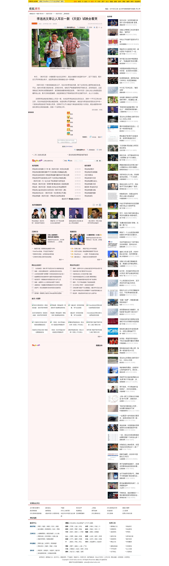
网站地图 (114, 557)
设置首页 (42, 557)
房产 (103, 1)
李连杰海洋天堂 (90, 178)
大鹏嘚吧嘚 (41, 533)
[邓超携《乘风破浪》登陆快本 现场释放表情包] (58, 306)
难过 (71, 118)
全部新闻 (120, 557)
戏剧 (57, 526)
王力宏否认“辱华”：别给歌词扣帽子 (83, 285)
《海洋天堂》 (49, 13)
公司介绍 (107, 557)
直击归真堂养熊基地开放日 (78, 155)
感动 (71, 122)
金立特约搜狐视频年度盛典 (127, 9)
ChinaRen (45, 1)
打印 (90, 27)
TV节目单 (113, 549)
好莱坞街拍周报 (46, 257)
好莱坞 (47, 543)
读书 (91, 539)
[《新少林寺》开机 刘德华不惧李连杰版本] (95, 213)
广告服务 (70, 557)
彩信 (86, 549)
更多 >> (61, 259)
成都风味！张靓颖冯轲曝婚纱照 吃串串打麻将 (48, 285)
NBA (91, 526)
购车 (71, 532)
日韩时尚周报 (37, 257)
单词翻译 (129, 542)
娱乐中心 (33, 523)
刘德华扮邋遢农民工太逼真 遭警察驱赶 (85, 277)
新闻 (66, 526)
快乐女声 (79, 508)
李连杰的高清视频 (90, 172)
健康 (76, 539)
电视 (48, 526)
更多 (99, 137)
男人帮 (138, 9)
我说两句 (137, 1)
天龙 (66, 549)
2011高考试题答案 (36, 513)
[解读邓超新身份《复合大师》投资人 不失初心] (76, 323)
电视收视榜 (50, 539)
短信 (77, 549)
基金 (80, 529)
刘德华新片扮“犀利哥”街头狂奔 (82, 271)
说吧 (82, 551)
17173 (51, 1)
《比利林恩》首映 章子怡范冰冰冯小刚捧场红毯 (49, 268)
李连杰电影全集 (90, 190)
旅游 (66, 539)
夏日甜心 (48, 508)
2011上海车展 (65, 510)
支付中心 (56, 557)
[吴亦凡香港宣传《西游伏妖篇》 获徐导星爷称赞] (40, 306)
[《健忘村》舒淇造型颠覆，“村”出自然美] (76, 306)
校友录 (99, 542)
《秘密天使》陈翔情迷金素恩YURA (44, 248)
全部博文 (127, 557)
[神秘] (57, 213)
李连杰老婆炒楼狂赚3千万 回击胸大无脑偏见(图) (49, 172)
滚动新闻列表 (42, 553)
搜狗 (62, 1)
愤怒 (71, 126)
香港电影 (54, 543)
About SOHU (99, 557)
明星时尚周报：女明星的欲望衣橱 (43, 254)
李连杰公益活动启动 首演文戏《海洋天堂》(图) (49, 190)
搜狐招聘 (63, 557)
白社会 (94, 137)
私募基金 (79, 510)
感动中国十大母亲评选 (52, 513)
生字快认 (113, 551)
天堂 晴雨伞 (88, 175)
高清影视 (48, 529)
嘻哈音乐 (40, 546)
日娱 (55, 546)
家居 (76, 532)
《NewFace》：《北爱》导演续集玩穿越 (86, 254)
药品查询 (129, 529)
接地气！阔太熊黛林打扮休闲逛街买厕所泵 (47, 288)
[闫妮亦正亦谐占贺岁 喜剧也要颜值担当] (40, 323)
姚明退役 (48, 510)
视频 (111, 1)
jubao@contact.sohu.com (92, 562)
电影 (43, 526)
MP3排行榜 (129, 536)
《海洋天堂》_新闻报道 (62, 13)
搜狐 (40, 1)
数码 (71, 542)
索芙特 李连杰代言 (91, 187)
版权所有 (104, 559)
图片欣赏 (129, 539)
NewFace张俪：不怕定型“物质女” (43, 251)
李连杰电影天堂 (90, 184)
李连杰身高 (88, 196)
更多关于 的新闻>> (71, 199)
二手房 (81, 532)
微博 (128, 1)
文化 (86, 539)
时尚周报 (48, 536)
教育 (86, 536)
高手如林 (94, 510)
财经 (66, 529)
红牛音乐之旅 (114, 9)
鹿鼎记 (72, 549)
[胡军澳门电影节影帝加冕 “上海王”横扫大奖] (94, 323)
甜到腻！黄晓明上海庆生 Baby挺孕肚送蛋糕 (48, 293)
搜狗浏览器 (114, 546)
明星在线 (40, 536)
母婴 (71, 536)
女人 (107, 1)
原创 (96, 539)
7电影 (62, 508)
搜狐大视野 (125, 508)
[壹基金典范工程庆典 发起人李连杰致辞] (76, 213)
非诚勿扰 (110, 510)
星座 (80, 536)
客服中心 (76, 557)
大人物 (57, 533)
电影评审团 (41, 539)
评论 (80, 526)
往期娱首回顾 (52, 553)
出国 (91, 536)
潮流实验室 (50, 533)
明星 (39, 526)
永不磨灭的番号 (35, 508)
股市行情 (113, 536)
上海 (80, 546)
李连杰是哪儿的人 (90, 181)
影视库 (46, 550)
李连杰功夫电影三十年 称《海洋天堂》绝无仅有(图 (50, 169)
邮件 (119, 1)
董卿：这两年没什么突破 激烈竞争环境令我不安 (87, 268)
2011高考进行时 (112, 508)
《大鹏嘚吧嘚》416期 (93, 235)
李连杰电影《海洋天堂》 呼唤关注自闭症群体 (48, 196)
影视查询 (113, 529)
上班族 (94, 508)
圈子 (71, 546)
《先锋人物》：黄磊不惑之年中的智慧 (85, 248)
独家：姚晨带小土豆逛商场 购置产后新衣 (47, 282)
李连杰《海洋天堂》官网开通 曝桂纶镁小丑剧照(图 (50, 184)
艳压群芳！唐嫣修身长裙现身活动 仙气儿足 (47, 279)
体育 (79, 1)
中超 (96, 526)
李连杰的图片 (89, 169)
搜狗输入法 (114, 526)
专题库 (52, 550)
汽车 (99, 1)
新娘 (76, 536)
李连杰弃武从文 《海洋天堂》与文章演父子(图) (49, 193)
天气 (71, 539)
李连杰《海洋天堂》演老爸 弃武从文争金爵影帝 (49, 187)
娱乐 (85, 1)
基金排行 (129, 526)
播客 (115, 1)
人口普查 (125, 510)
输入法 (72, 551)
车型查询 (129, 546)
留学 (96, 536)
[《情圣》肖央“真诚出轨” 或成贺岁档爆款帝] (58, 323)
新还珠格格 (33, 510)
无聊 (71, 135)
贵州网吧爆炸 (80, 513)
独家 (46, 546)
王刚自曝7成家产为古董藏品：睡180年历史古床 (87, 288)
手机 (76, 542)
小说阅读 (129, 551)
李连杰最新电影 (90, 193)
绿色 (100, 539)
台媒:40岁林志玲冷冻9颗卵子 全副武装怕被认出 (87, 290)
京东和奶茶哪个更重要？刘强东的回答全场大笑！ (49, 274)
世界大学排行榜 (127, 513)
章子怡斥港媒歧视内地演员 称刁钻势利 (85, 279)
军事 (71, 526)
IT (95, 1)
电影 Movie (40, 13)
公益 (76, 526)
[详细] (60, 242)
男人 (80, 542)
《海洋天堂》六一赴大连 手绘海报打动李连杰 (48, 181)
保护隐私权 (90, 557)
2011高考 (110, 513)
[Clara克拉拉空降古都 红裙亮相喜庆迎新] (94, 306)
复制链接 (82, 27)
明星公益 (40, 543)
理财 (76, 529)
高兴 (71, 114)
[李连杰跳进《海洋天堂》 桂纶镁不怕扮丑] (39, 213)
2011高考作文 (96, 513)
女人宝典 (129, 549)
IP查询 (128, 532)
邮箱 (76, 546)
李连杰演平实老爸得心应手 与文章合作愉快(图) (49, 178)
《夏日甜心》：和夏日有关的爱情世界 (85, 257)
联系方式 (83, 557)
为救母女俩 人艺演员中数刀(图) (82, 274)
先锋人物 (55, 536)
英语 (100, 536)
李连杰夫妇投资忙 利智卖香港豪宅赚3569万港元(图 (50, 175)
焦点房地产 (57, 1)
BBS (132, 1)
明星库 (40, 550)
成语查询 (113, 532)
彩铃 (82, 549)
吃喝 (80, 539)
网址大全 (113, 542)
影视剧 (97, 532)
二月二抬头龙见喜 (39, 155)
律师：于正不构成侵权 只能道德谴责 (84, 282)
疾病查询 (113, 539)
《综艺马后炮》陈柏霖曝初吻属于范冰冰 (85, 251)
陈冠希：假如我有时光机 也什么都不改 (85, 293)
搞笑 (71, 130)
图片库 (58, 550)
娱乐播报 (40, 529)
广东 (85, 546)
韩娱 (51, 546)
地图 (77, 551)
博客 (123, 1)
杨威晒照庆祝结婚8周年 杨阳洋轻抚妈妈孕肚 (48, 277)
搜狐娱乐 (32, 13)
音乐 (52, 526)
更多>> (100, 336)
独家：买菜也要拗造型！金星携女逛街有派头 (48, 271)
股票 (71, 529)
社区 (53, 529)
